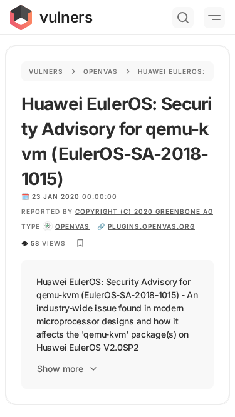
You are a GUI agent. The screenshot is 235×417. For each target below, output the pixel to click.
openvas (72, 226)
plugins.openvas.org (151, 226)
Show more (60, 368)
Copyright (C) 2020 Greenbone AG (144, 211)
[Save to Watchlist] (80, 243)
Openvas (100, 71)
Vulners (46, 71)
